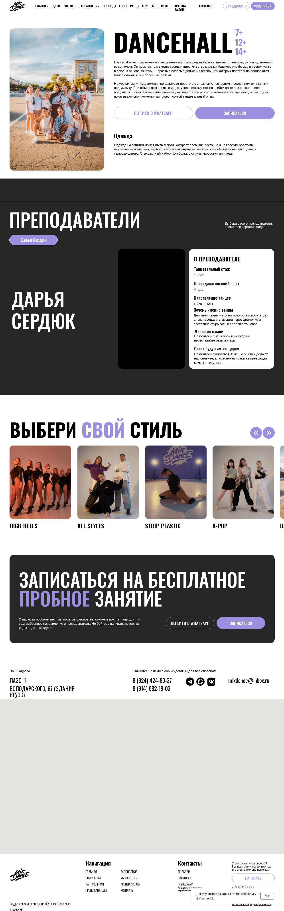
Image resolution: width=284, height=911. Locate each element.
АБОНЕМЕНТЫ (161, 5)
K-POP (220, 525)
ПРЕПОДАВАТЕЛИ (115, 5)
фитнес (69, 5)
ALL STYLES (90, 525)
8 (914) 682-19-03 (151, 688)
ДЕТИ (56, 5)
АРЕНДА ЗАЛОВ (180, 7)
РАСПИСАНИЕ (139, 5)
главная (42, 5)
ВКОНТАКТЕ (185, 877)
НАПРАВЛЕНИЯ (89, 5)
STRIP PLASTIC (163, 525)
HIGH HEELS (23, 525)
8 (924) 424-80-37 (152, 680)
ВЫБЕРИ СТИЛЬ (96, 429)
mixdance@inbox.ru (248, 680)
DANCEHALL (204, 304)
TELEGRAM (184, 871)
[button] (234, 113)
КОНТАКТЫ (206, 5)
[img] (40, 482)
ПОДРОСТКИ (93, 877)
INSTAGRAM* (185, 884)
